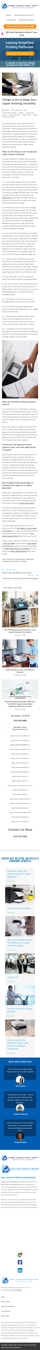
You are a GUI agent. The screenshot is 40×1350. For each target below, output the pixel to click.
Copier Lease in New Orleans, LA (20, 803)
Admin (7, 110)
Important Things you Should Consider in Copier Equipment (19, 874)
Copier (21, 113)
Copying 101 (12, 977)
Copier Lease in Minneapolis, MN (20, 812)
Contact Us (11, 20)
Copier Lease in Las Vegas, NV (20, 758)
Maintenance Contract (24, 15)
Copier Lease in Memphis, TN (20, 767)
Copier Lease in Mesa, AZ (20, 790)
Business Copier (10, 113)
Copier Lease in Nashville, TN (20, 754)
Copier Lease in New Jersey (20, 817)
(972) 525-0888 (20, 836)
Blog (2, 1297)
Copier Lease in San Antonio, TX (20, 736)
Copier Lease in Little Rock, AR (20, 821)
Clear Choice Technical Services (15, 559)
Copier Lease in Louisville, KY (20, 763)
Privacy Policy (5, 1302)
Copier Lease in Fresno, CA (20, 781)
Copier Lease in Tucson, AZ (20, 776)
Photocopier (5, 1316)
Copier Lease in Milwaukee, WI (20, 772)
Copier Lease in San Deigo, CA (20, 740)
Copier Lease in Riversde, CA (20, 808)
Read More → (11, 881)
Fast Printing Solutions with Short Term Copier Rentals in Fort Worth (20, 631)
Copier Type (26, 115)
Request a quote (26, 20)
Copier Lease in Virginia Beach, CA (20, 799)
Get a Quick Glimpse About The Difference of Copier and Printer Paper (19, 943)
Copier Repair (15, 561)
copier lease (30, 559)
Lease (8, 15)
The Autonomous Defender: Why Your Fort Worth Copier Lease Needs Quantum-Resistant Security (20, 703)
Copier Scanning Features (19, 908)
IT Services (23, 561)
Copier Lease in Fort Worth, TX (20, 745)
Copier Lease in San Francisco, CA (20, 749)
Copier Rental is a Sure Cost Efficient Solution (20, 671)
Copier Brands (14, 115)
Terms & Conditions (7, 1306)
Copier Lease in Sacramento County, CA (20, 785)
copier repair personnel (18, 551)
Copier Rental (6, 561)
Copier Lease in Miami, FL (20, 794)
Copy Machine (5, 1311)
